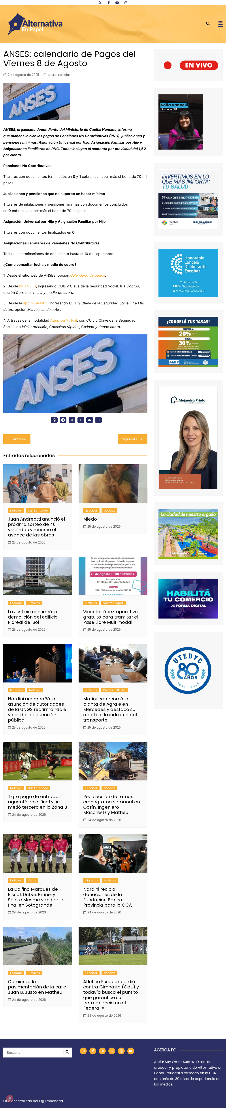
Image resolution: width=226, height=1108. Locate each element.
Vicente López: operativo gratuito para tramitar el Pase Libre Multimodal (110, 617)
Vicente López (113, 603)
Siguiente (130, 439)
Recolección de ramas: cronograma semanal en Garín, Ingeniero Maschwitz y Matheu (111, 804)
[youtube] (117, 2)
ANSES (51, 75)
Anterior (19, 439)
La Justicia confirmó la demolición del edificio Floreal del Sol (33, 617)
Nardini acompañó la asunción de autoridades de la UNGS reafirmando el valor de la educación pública (37, 709)
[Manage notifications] (9, 1098)
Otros (32, 880)
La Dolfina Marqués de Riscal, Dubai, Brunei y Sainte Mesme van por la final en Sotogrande (36, 897)
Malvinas (16, 690)
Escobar (91, 510)
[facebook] (108, 2)
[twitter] (100, 2)
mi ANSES (27, 286)
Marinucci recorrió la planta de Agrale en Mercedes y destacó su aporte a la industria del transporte (110, 709)
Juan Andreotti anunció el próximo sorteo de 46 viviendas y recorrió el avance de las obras (36, 527)
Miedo (90, 519)
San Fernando (38, 510)
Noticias (64, 75)
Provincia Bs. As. (114, 690)
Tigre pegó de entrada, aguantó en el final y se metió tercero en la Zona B (37, 801)
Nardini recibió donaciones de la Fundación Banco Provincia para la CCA (107, 897)
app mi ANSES (35, 303)
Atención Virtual (63, 320)
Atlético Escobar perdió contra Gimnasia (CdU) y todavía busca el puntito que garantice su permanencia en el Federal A (111, 995)
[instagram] (125, 2)
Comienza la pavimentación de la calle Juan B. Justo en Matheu (37, 987)
